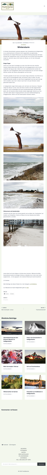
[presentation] (11, 328)
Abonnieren (41, 464)
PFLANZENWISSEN (23, 456)
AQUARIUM (23, 448)
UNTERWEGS (23, 44)
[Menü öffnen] (44, 6)
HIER (27, 287)
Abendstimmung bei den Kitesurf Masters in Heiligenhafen (10, 339)
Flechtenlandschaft (41, 308)
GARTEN (23, 452)
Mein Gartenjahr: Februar (10, 366)
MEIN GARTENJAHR (23, 454)
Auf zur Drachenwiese (33, 366)
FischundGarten (8, 343)
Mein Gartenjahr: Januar (7, 308)
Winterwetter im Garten (10, 391)
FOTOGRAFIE (23, 450)
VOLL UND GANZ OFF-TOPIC (23, 459)
